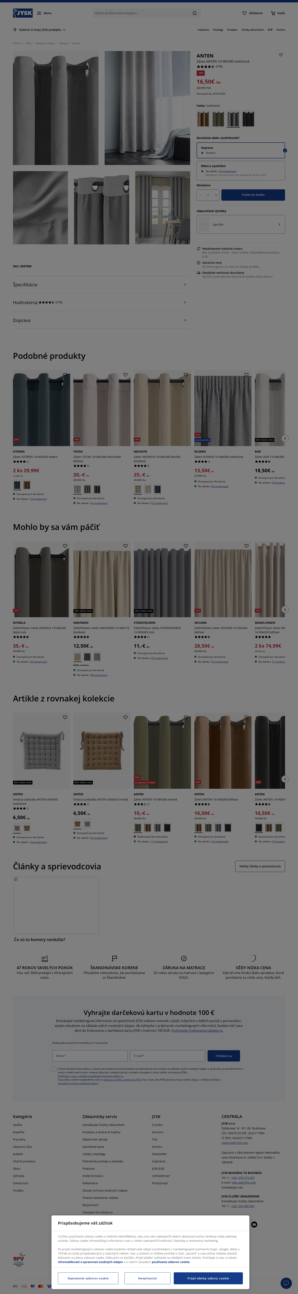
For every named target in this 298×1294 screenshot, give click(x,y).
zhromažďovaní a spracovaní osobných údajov (90, 1262)
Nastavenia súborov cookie (88, 1278)
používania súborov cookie (171, 1262)
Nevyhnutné (147, 1278)
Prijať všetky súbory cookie (208, 1278)
